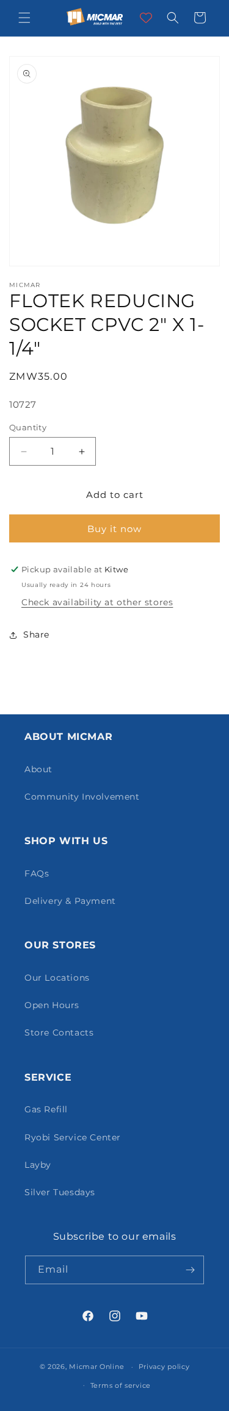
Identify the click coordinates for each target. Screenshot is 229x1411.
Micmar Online (96, 1366)
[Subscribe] (189, 1270)
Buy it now (114, 529)
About (38, 769)
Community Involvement (82, 796)
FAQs (36, 873)
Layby (37, 1164)
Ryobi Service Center (72, 1137)
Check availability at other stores (97, 602)
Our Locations (57, 977)
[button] (24, 17)
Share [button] (36, 634)
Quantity (27, 427)
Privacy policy (164, 1366)
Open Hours (51, 1005)
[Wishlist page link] (146, 18)
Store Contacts (58, 1032)
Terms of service (120, 1385)
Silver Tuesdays (59, 1192)
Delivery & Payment (70, 900)
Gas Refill (46, 1109)
